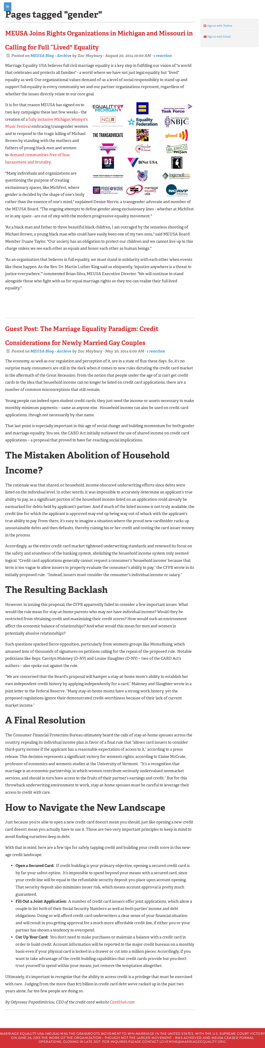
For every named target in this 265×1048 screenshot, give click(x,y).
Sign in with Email (219, 36)
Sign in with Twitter (219, 25)
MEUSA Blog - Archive (50, 55)
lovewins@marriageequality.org (192, 1041)
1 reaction (162, 55)
